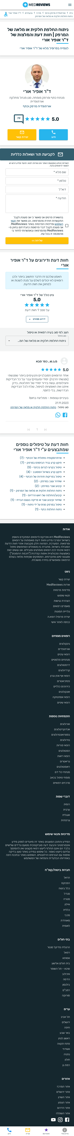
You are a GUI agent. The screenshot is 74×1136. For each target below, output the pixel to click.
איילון (67, 904)
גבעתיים (29, 13)
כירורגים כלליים (61, 686)
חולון (67, 1059)
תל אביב (65, 1016)
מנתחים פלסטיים (60, 659)
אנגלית (66, 815)
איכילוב (66, 974)
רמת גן (66, 1065)
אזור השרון (64, 1097)
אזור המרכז (63, 1086)
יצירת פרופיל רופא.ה (58, 616)
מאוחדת (65, 920)
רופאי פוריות (63, 745)
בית (71, 13)
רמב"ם (66, 990)
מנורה (66, 899)
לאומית (66, 925)
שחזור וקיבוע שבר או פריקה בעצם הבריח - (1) (36, 500)
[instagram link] (59, 1120)
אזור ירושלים (63, 1091)
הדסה (66, 979)
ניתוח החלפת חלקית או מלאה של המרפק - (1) (36, 490)
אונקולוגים (64, 691)
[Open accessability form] (5, 14)
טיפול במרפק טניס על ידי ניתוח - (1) (42, 504)
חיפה (67, 1027)
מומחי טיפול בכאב (60, 777)
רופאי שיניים (63, 702)
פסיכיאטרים (63, 681)
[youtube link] (52, 1120)
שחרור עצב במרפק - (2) (48, 481)
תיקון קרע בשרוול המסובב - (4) (44, 472)
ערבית (66, 809)
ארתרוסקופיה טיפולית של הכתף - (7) (41, 457)
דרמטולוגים (63, 665)
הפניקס (65, 883)
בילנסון (66, 984)
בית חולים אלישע (61, 963)
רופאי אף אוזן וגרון (60, 675)
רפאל (67, 952)
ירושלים (66, 1022)
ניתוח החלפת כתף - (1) (48, 509)
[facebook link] (66, 1120)
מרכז (38, 13)
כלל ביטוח (64, 888)
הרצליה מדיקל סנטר (58, 947)
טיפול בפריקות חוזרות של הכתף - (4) (40, 476)
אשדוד (66, 1049)
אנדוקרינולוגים (62, 729)
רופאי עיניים (63, 654)
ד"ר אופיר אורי (14, 13)
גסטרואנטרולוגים (60, 734)
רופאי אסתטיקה (61, 697)
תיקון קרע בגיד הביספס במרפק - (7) (41, 462)
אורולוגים (65, 724)
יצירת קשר (64, 579)
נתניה (67, 1054)
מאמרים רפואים (61, 606)
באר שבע (65, 1032)
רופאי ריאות (63, 756)
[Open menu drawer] (70, 5)
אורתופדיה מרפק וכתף (55, 13)
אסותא (66, 958)
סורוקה (66, 995)
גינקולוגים (64, 643)
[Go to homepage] (36, 4)
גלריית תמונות (62, 611)
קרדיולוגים (64, 670)
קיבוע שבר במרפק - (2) (48, 486)
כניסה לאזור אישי (60, 622)
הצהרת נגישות (62, 600)
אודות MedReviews (58, 584)
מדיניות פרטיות (61, 590)
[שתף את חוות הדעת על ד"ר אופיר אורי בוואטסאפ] (57, 414)
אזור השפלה (63, 1113)
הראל (67, 877)
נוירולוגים (65, 740)
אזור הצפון (64, 1102)
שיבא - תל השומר (60, 968)
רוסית (67, 804)
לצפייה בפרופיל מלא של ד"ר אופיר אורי (44, 48)
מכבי (67, 915)
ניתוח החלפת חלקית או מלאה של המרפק (33, 407)
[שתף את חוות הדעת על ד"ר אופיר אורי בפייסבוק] (64, 414)
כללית (66, 909)
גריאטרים (65, 761)
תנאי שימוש (63, 595)
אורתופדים (64, 649)
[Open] (9, 340)
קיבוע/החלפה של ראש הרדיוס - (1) (42, 495)
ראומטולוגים (63, 766)
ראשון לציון (64, 1038)
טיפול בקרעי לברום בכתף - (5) (44, 467)
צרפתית (65, 820)
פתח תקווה (63, 1043)
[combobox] (37, 341)
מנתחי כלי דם (62, 772)
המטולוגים (64, 750)
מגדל (67, 893)
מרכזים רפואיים (61, 782)
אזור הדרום (63, 1107)
